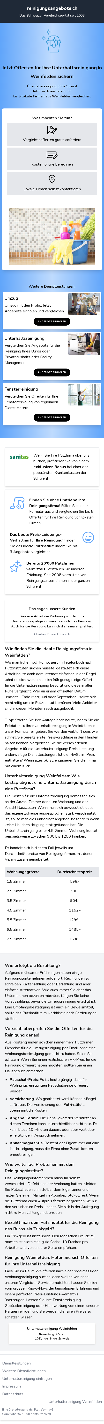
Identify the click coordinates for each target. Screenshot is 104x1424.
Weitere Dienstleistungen (24, 1371)
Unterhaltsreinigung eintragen (27, 1378)
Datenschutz (12, 1394)
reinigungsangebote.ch (52, 8)
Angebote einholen (52, 321)
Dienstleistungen (16, 1363)
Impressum (11, 1386)
